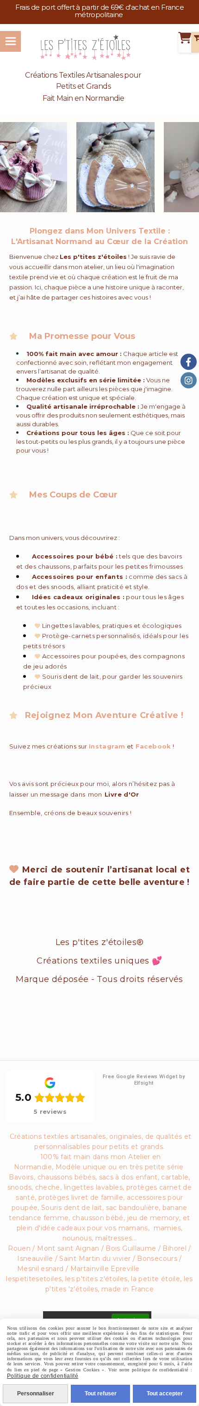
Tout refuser (101, 1393)
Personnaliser (35, 1393)
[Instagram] (188, 380)
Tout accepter (165, 1393)
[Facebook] (188, 362)
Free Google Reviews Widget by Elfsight (144, 1080)
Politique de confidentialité (42, 1376)
